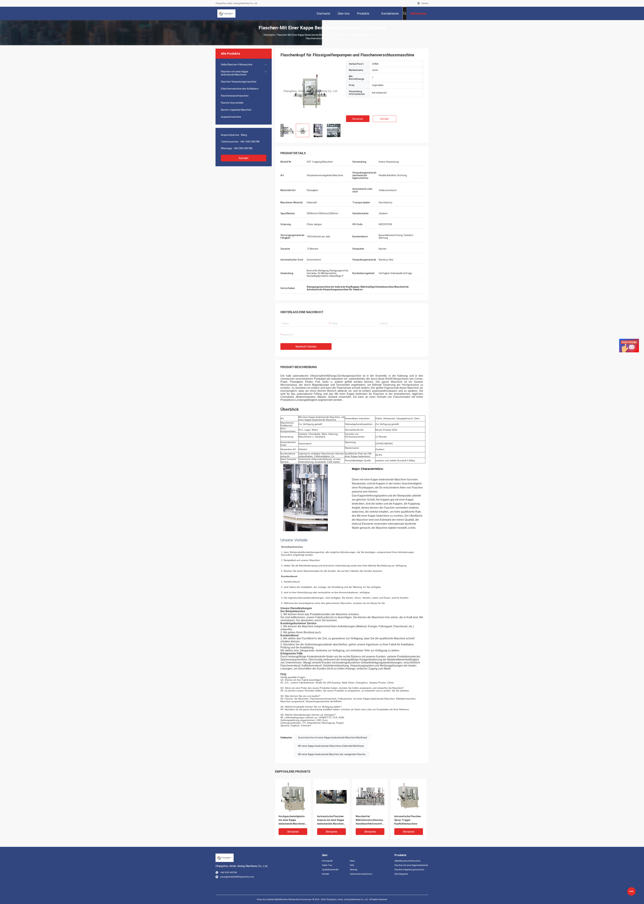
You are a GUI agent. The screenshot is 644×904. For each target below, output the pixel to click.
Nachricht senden (306, 346)
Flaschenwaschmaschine (235, 95)
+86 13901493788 (249, 141)
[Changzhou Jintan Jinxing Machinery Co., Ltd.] (226, 13)
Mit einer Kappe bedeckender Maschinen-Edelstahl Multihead (331, 746)
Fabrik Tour (327, 865)
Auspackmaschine (231, 116)
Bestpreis (358, 119)
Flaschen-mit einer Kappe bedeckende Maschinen (304, 35)
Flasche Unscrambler (232, 102)
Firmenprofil (327, 861)
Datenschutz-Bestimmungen (361, 874)
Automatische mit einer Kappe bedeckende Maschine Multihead (332, 737)
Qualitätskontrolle (330, 869)
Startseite (269, 35)
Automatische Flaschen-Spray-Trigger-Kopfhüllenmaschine (408, 820)
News (352, 861)
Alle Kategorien (401, 874)
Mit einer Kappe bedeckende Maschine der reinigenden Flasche (331, 754)
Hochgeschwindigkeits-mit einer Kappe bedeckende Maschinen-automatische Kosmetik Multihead (292, 820)
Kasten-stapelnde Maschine (236, 109)
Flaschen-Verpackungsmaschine (238, 81)
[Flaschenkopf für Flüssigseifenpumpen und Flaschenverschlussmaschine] (310, 91)
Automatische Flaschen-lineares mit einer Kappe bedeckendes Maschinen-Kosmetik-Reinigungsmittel (331, 820)
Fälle (352, 865)
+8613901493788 (242, 148)
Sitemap (353, 869)
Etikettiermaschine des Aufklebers (239, 88)
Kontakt (243, 158)
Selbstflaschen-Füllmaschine (236, 64)
